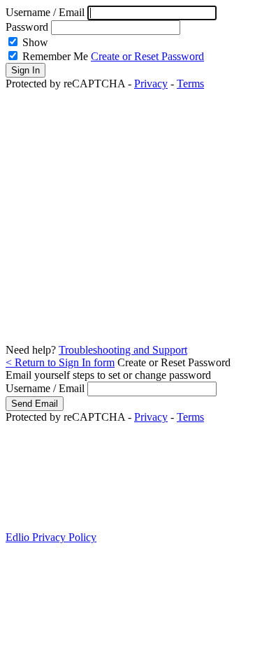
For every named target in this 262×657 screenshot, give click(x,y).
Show (35, 42)
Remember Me (55, 56)
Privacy (151, 83)
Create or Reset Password (147, 56)
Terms (190, 83)
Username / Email (46, 12)
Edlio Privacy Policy (51, 537)
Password (27, 27)
